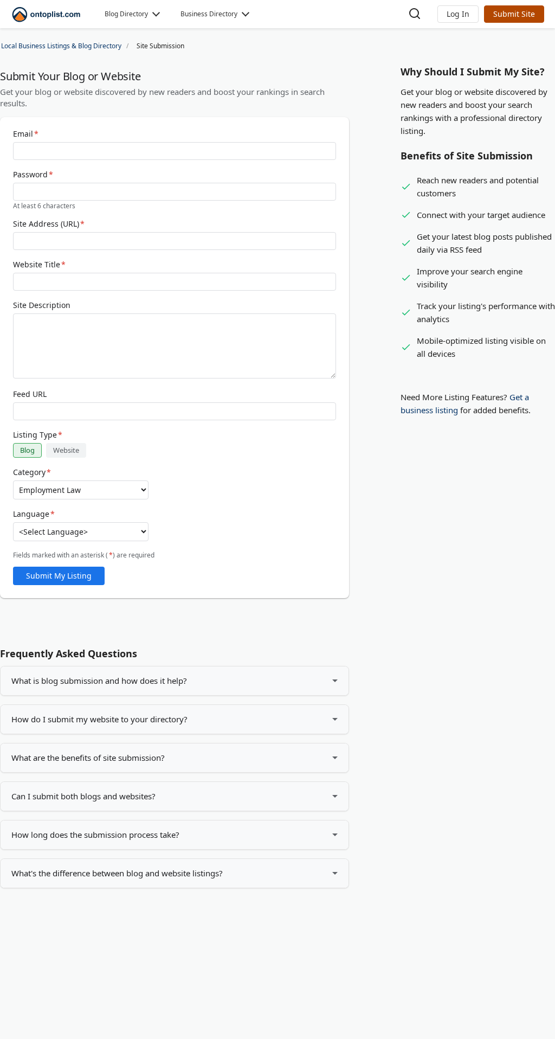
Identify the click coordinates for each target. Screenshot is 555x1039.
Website (66, 450)
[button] (458, 14)
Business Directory (208, 13)
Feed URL (30, 394)
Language (34, 514)
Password (33, 174)
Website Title (39, 264)
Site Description (41, 305)
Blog (27, 450)
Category (32, 472)
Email (25, 134)
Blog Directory (126, 13)
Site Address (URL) (49, 224)
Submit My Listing (59, 575)
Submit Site (514, 14)
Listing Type (37, 435)
